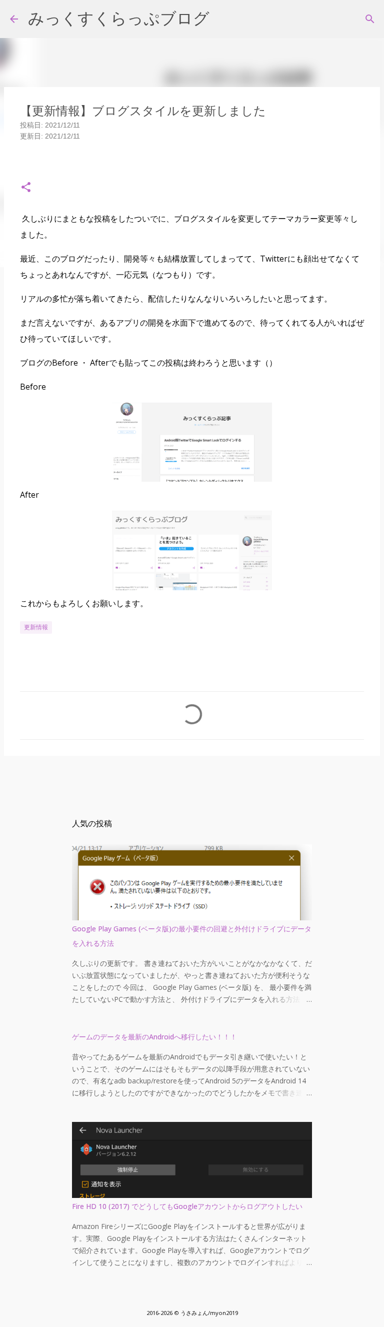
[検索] (370, 19)
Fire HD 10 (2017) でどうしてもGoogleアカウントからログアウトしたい (187, 1206)
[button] (26, 188)
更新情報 (36, 627)
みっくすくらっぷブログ (119, 19)
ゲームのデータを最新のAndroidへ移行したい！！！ (154, 1036)
